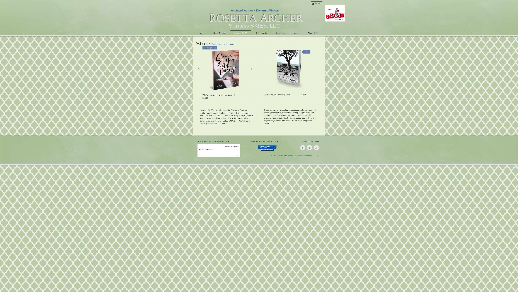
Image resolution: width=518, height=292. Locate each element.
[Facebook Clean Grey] (302, 147)
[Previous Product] (198, 68)
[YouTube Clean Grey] (316, 147)
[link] (318, 3)
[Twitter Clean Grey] (309, 147)
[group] (225, 73)
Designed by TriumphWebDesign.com (300, 155)
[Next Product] (251, 68)
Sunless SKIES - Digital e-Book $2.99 (285, 95)
